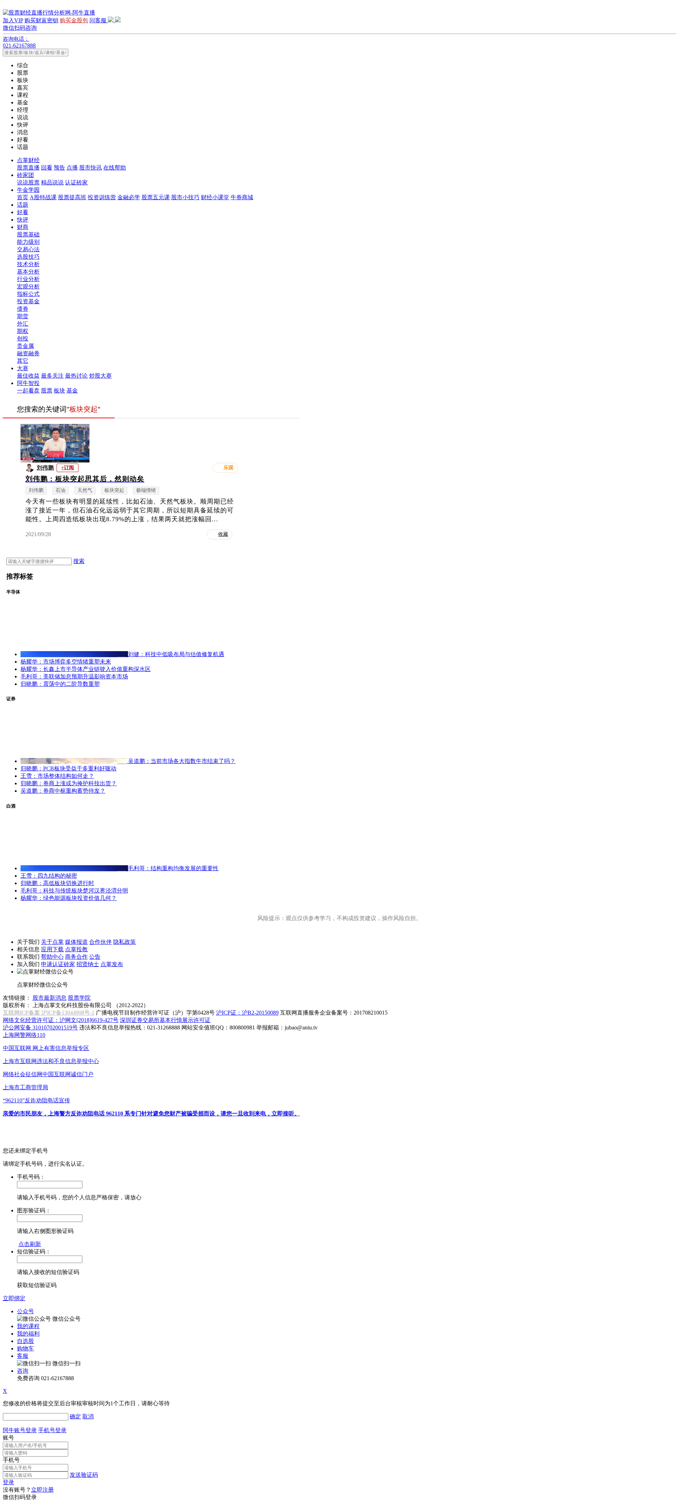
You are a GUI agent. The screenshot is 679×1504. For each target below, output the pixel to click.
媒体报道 (76, 942)
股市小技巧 (185, 197)
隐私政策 (124, 942)
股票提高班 (72, 197)
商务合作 (76, 957)
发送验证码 (84, 1475)
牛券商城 (242, 197)
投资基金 (28, 301)
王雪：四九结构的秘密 (49, 876)
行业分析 (28, 279)
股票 (46, 391)
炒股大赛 (100, 376)
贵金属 (25, 346)
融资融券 (28, 353)
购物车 (25, 1348)
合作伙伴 (100, 942)
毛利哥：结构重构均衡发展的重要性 (173, 868)
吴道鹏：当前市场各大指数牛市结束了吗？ (182, 761)
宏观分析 (28, 286)
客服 (22, 1356)
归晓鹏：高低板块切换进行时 (57, 883)
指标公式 (28, 294)
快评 (22, 220)
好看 (22, 212)
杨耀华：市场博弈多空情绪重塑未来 (66, 662)
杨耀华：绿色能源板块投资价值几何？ (69, 898)
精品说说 (52, 182)
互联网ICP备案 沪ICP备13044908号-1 (48, 1013)
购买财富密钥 (41, 20)
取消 (88, 1416)
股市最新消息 (49, 998)
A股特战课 (43, 197)
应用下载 (52, 949)
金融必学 (128, 197)
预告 (59, 168)
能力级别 (28, 242)
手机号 (11, 1460)
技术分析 (28, 264)
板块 (59, 391)
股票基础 (28, 234)
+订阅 (67, 467)
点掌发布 (111, 964)
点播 (72, 168)
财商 (22, 227)
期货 (22, 316)
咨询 (22, 1371)
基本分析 (28, 272)
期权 (22, 331)
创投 (22, 338)
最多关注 (52, 376)
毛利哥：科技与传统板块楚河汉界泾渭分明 (74, 891)
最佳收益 (28, 376)
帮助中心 (52, 957)
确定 (75, 1416)
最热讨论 (76, 376)
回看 (46, 168)
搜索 (79, 561)
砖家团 (25, 175)
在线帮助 (114, 168)
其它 (22, 361)
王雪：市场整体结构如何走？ (57, 776)
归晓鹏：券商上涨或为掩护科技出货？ (69, 783)
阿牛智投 (28, 383)
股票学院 (79, 998)
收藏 (223, 534)
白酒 (11, 806)
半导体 (13, 592)
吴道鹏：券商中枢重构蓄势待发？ (63, 791)
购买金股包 (74, 20)
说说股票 (28, 182)
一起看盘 (28, 391)
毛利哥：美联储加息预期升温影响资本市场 (74, 676)
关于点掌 (52, 942)
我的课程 (28, 1326)
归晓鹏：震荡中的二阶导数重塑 (60, 684)
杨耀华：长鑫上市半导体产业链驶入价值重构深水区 (86, 669)
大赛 (22, 368)
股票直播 (28, 168)
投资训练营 (102, 197)
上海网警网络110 (24, 1035)
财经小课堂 (215, 197)
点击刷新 (29, 1244)
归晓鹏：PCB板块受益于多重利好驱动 (68, 768)
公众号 (25, 1311)
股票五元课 (155, 197)
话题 (22, 205)
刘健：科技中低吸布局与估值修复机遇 (176, 654)
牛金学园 (28, 190)
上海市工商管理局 (25, 1087)
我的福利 (28, 1334)
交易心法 (28, 249)
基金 (72, 391)
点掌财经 (28, 160)
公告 (94, 957)
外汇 (22, 324)
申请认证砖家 (58, 964)
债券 (22, 309)
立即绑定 (14, 1298)
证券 (11, 698)
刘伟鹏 (45, 468)
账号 (8, 1438)
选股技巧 (28, 257)
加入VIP (13, 20)
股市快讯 (90, 168)
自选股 (25, 1341)
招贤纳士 (87, 964)
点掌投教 (76, 949)
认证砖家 (76, 182)
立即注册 (42, 1490)
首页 (22, 197)
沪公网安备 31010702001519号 (40, 1027)
